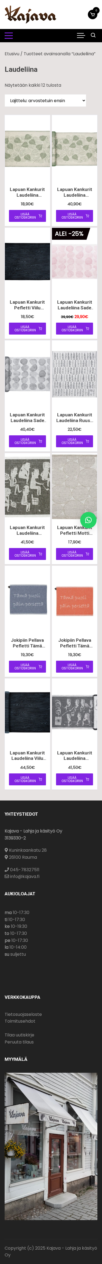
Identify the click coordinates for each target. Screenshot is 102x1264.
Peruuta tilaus (19, 1042)
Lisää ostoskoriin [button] (25, 216)
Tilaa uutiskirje (19, 1035)
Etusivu (12, 54)
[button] (88, 520)
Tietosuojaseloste (23, 1014)
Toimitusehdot (20, 1021)
